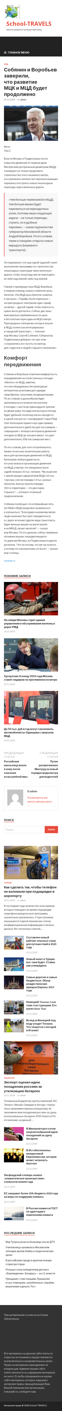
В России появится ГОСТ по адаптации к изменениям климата (42, 1211)
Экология (9, 1078)
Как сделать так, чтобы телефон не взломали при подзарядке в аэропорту (30, 891)
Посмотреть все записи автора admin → (39, 801)
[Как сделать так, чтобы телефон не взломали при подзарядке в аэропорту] (31, 879)
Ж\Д (6, 64)
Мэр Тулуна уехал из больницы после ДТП (30, 1241)
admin (23, 99)
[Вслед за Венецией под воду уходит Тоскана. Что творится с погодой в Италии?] (14, 1031)
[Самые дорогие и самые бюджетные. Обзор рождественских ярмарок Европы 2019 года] (14, 988)
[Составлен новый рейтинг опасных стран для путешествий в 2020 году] (14, 948)
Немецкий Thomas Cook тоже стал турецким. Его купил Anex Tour (41, 1005)
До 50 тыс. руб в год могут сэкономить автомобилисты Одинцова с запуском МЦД (29, 732)
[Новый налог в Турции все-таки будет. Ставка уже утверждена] (14, 970)
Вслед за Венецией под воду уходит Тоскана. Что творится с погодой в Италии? (41, 1025)
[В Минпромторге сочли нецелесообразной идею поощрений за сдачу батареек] (14, 1139)
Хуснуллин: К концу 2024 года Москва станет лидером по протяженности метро (30, 677)
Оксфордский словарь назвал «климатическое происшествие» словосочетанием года (24, 1178)
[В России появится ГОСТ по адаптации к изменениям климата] (14, 1219)
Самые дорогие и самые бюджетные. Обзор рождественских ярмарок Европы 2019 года (41, 984)
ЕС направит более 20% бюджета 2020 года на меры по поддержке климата (31, 1195)
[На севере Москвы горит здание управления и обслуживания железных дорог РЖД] (31, 616)
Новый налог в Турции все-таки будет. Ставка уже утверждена (40, 962)
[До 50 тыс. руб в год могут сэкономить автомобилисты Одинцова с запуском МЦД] (31, 725)
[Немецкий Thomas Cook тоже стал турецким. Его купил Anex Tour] (14, 1013)
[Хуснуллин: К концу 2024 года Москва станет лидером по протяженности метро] (31, 672)
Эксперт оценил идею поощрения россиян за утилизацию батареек (23, 1086)
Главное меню (18, 52)
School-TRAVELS (29, 24)
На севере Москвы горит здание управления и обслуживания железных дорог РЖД (29, 623)
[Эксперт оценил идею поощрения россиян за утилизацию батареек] (31, 1075)
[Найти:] (31, 829)
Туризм (8, 883)
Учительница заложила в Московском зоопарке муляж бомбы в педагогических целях (30, 1251)
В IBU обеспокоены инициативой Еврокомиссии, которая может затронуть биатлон (41, 1157)
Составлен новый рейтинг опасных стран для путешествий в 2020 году (41, 942)
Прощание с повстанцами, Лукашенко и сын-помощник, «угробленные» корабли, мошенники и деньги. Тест (30, 1282)
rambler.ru (9, 560)
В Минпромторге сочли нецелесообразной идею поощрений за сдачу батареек (42, 1133)
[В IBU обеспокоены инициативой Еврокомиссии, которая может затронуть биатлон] (14, 1161)
